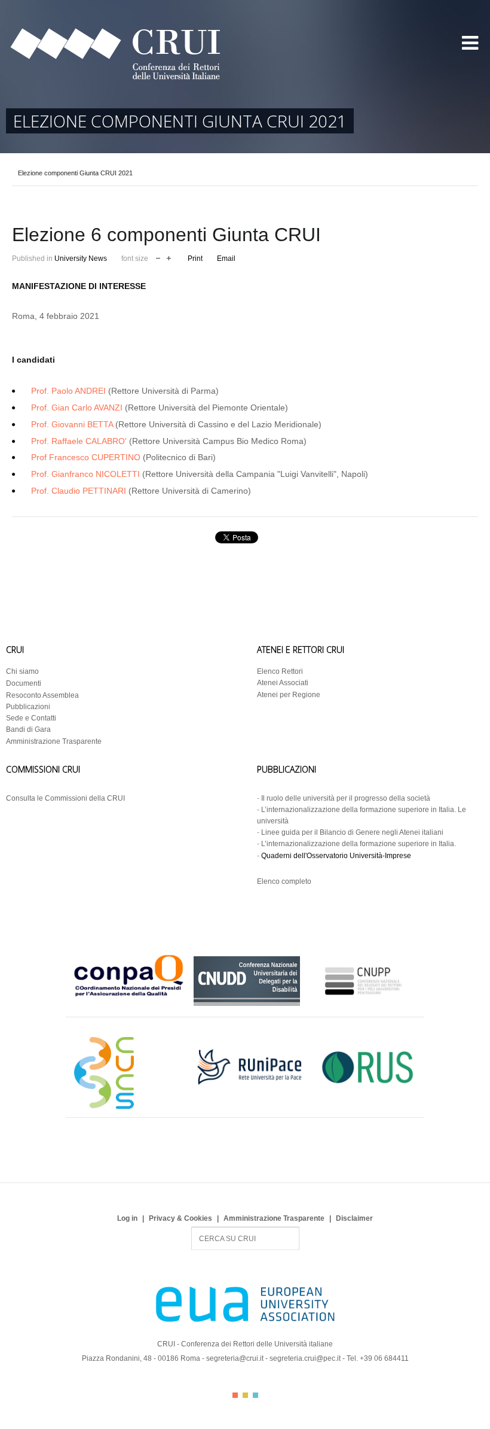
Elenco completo (284, 881)
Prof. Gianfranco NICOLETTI (85, 474)
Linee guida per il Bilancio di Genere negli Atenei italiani (352, 832)
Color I (235, 1395)
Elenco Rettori (280, 671)
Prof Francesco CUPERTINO (85, 457)
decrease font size (158, 257)
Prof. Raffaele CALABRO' (79, 441)
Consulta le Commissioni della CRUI (65, 798)
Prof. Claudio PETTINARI (78, 490)
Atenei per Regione (288, 695)
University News (80, 258)
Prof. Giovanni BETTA (72, 424)
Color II (245, 1395)
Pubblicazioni (28, 707)
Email (226, 258)
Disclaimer (354, 1218)
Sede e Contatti (31, 718)
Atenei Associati (282, 683)
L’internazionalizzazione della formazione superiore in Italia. (358, 844)
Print (195, 258)
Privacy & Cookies (180, 1218)
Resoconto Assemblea (42, 695)
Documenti (23, 683)
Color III (255, 1395)
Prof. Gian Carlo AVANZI (76, 407)
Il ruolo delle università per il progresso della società (345, 798)
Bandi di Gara (28, 729)
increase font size (168, 257)
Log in (127, 1218)
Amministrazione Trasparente (54, 741)
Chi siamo (22, 671)
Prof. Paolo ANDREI (68, 391)
